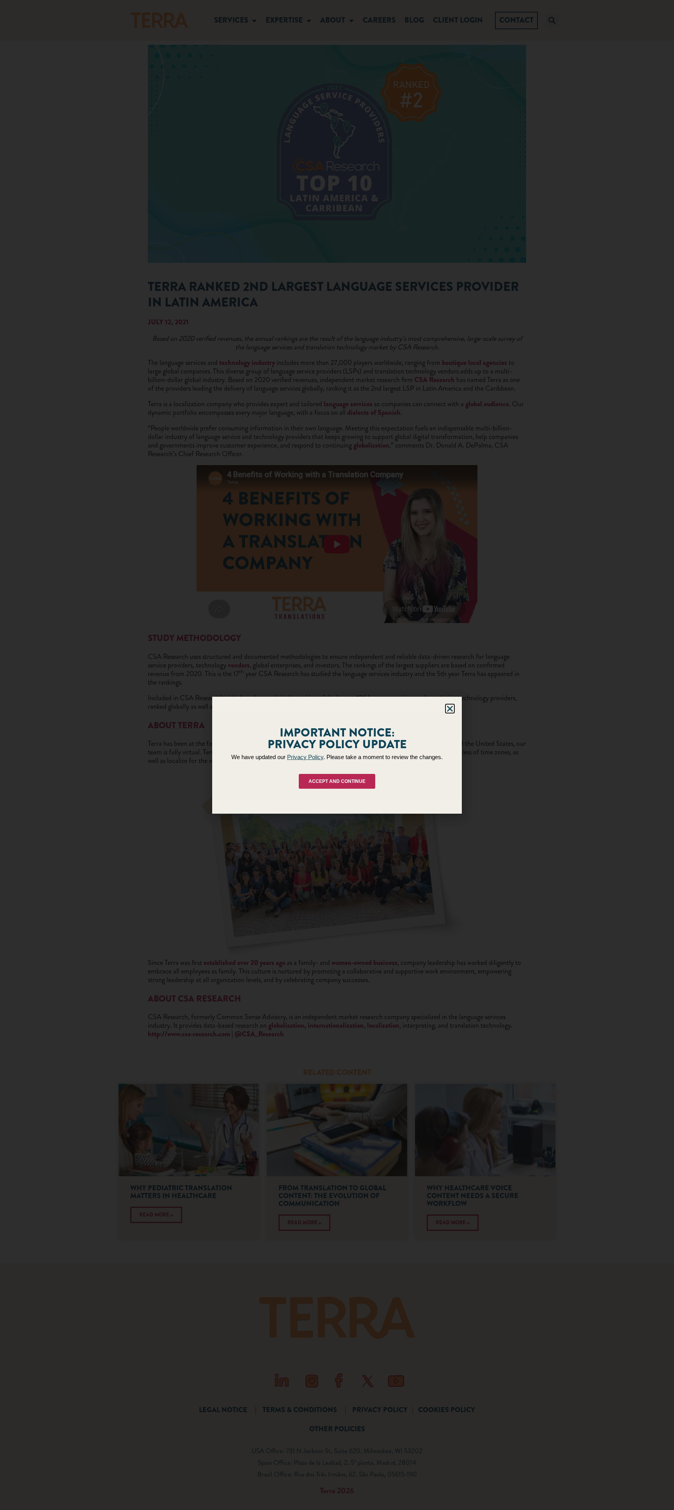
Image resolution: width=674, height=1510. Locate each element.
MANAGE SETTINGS (400, 785)
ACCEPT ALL (271, 785)
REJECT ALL (335, 785)
